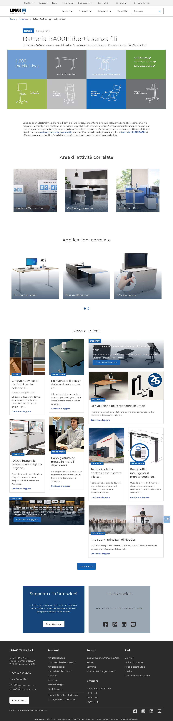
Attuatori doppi (56, 667)
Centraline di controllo (60, 671)
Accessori (53, 680)
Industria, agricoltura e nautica (102, 658)
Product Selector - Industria (63, 695)
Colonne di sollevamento (61, 662)
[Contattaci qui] (167, 519)
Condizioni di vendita (129, 719)
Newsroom (43, 3)
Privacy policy (102, 719)
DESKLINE (92, 693)
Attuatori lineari (56, 658)
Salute (89, 662)
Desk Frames (55, 689)
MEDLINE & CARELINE (98, 688)
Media (128, 671)
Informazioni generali (61, 719)
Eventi (54, 3)
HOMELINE (92, 702)
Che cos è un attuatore (137, 675)
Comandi (53, 675)
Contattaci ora (54, 624)
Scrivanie (91, 667)
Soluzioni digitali (57, 684)
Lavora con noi (67, 3)
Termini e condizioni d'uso (83, 719)
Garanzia (114, 719)
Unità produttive (134, 662)
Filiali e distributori (135, 667)
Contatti (129, 658)
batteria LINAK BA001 (133, 132)
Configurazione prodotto (61, 699)
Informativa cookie (41, 719)
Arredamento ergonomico (100, 671)
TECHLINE (92, 697)
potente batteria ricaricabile (56, 132)
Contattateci (19, 700)
